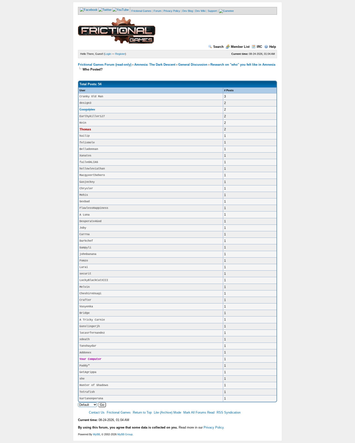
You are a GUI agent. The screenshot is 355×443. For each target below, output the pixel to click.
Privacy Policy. (214, 427)
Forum (157, 10)
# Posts (229, 90)
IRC (259, 47)
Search (218, 47)
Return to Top (142, 412)
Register (120, 53)
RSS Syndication (229, 412)
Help (272, 47)
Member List (240, 47)
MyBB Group (125, 434)
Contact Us (97, 412)
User (82, 90)
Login (108, 53)
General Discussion (192, 64)
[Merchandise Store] (226, 10)
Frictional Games (141, 10)
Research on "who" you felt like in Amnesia (242, 64)
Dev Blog (187, 10)
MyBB (96, 434)
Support (212, 10)
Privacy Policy (171, 10)
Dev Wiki (200, 10)
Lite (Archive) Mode (167, 412)
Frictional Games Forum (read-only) (104, 64)
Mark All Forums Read (198, 412)
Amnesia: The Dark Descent (154, 64)
